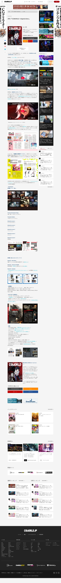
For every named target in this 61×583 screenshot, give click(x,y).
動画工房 (24, 126)
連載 (24, 534)
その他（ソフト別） (10, 556)
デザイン (24, 547)
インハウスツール (3, 556)
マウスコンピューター (48, 542)
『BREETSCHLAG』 (12, 127)
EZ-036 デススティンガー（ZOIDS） (22, 331)
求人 (56, 1)
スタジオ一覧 (50, 1)
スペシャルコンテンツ (32, 534)
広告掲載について (13, 572)
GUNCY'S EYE (23, 298)
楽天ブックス (30, 41)
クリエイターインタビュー (56, 545)
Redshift (9, 552)
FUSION (14, 266)
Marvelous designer (10, 551)
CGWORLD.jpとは (3, 572)
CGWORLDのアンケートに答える (23, 49)
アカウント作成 (27, 1)
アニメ (39, 542)
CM (38, 545)
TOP (9, 11)
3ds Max (9, 542)
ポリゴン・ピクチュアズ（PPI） (25, 65)
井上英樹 (24, 266)
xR (31, 545)
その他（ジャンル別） (34, 551)
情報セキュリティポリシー (32, 572)
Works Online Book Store (30, 38)
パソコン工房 (54, 542)
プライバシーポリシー (39, 572)
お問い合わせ (25, 572)
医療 (38, 550)
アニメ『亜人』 (14, 57)
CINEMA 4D (3, 555)
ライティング (18, 546)
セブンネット (35, 41)
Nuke (2, 552)
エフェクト (24, 545)
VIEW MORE (50, 409)
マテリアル (17, 545)
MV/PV (32, 546)
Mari (2, 551)
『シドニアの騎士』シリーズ (29, 64)
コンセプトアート (18, 542)
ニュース (19, 534)
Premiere (2, 546)
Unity (9, 547)
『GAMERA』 (10, 297)
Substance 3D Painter (11, 546)
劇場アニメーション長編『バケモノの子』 (22, 328)
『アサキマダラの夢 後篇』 (31, 341)
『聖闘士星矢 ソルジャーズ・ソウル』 (23, 327)
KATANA (9, 555)
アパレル (39, 547)
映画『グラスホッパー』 (18, 330)
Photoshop (9, 545)
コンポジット (18, 547)
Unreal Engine (3, 547)
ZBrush (2, 545)
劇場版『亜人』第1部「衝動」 (11, 89)
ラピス (21, 155)
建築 (31, 547)
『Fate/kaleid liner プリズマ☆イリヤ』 (24, 96)
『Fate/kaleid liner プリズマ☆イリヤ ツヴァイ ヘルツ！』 (17, 270)
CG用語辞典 (41, 534)
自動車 (32, 550)
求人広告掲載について (19, 572)
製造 (38, 546)
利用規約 (8, 572)
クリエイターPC (48, 545)
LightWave (9, 550)
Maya (2, 542)
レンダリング (25, 546)
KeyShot (2, 550)
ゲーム (32, 542)
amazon (25, 41)
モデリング (24, 542)
